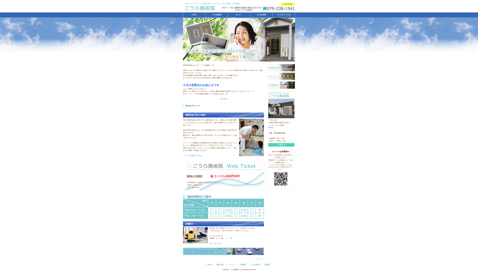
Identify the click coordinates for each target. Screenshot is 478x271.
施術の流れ (281, 67)
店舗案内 (281, 144)
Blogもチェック (192, 106)
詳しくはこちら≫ (216, 243)
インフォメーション (284, 14)
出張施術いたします (223, 251)
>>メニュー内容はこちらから (193, 155)
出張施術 (281, 85)
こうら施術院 (216, 14)
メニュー (239, 14)
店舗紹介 (267, 265)
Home (210, 265)
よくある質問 (261, 14)
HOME (194, 14)
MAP (270, 128)
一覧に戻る (223, 99)
